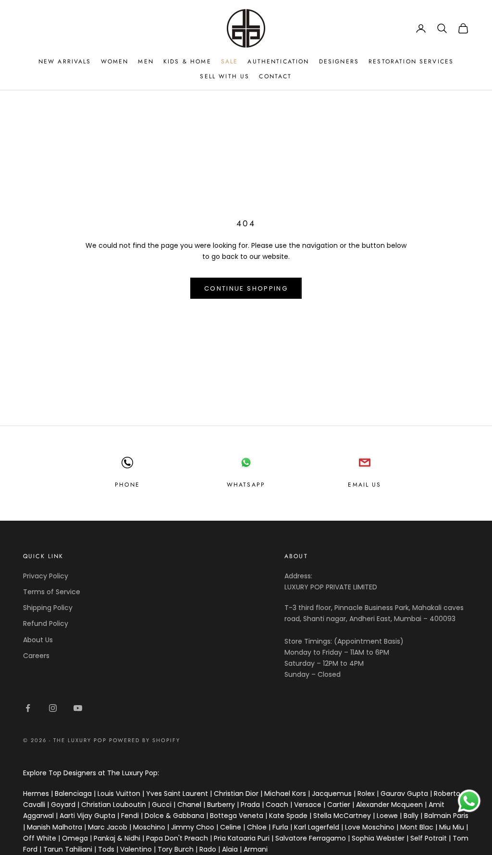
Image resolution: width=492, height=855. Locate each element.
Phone (127, 484)
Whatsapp (246, 484)
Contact (275, 76)
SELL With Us (224, 76)
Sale (229, 61)
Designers (339, 61)
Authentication (278, 61)
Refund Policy (45, 623)
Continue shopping (246, 288)
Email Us (364, 484)
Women (115, 61)
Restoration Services (411, 61)
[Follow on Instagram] (53, 708)
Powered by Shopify (145, 740)
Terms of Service (51, 592)
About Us (38, 640)
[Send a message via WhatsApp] (469, 801)
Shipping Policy (48, 607)
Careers (36, 655)
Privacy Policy (45, 576)
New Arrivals (64, 61)
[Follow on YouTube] (78, 708)
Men (145, 61)
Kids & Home (187, 61)
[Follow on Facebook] (28, 708)
